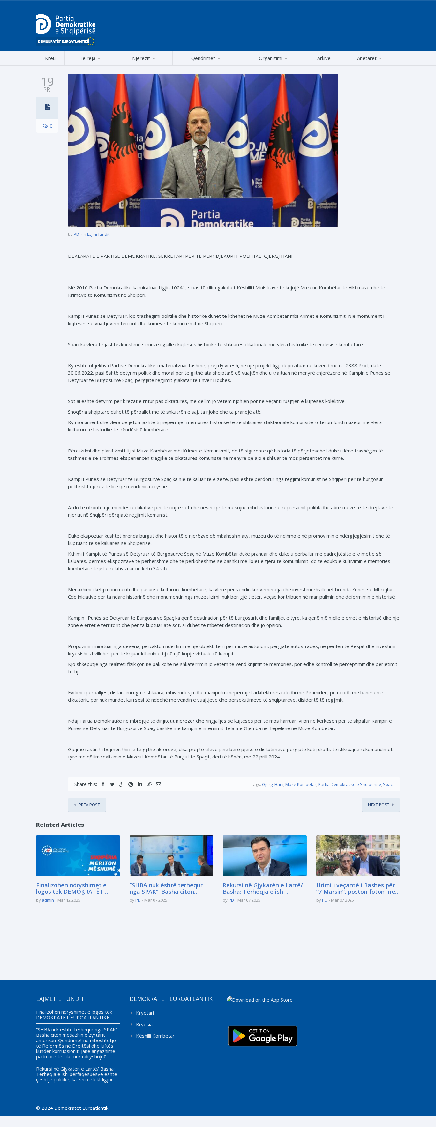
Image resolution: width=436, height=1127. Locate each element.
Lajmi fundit (98, 234)
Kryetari (145, 1013)
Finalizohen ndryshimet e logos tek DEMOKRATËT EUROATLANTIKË (71, 888)
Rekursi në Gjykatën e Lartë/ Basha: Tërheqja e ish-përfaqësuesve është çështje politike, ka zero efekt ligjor (263, 888)
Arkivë (324, 58)
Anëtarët (367, 58)
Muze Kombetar (300, 784)
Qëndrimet (203, 58)
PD (76, 234)
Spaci (388, 784)
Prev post (89, 805)
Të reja (87, 58)
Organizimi (270, 58)
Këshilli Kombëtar (155, 1036)
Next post (378, 805)
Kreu (50, 58)
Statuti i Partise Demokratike (273, 65)
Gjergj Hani (272, 784)
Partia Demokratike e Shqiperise (349, 784)
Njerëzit (141, 58)
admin (48, 900)
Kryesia (144, 1024)
